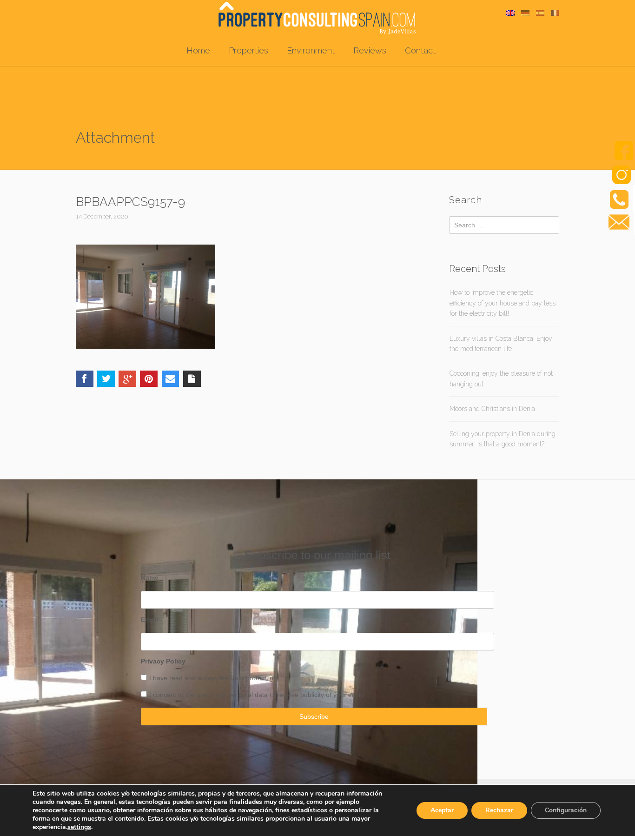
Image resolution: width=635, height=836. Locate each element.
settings (79, 827)
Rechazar (499, 810)
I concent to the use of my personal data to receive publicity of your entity (256, 694)
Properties (248, 50)
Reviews (369, 50)
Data (238, 678)
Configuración (566, 810)
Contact (420, 50)
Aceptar (442, 810)
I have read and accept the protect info (214, 678)
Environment (311, 50)
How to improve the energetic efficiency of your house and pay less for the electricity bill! (503, 303)
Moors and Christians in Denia (492, 408)
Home (198, 50)
